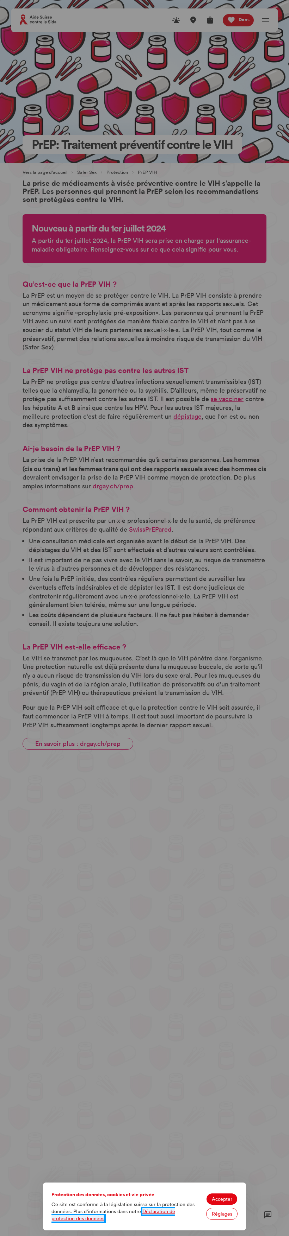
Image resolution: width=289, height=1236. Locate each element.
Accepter (222, 1199)
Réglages (222, 1214)
